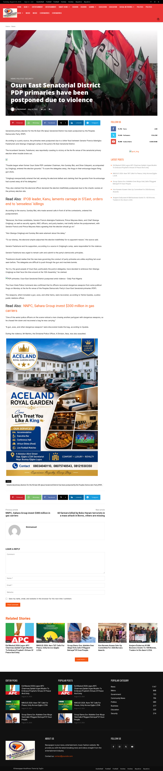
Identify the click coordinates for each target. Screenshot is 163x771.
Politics (20, 79)
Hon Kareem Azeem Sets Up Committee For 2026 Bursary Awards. (110, 647)
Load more (81, 659)
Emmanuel (21, 109)
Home (8, 26)
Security (29, 79)
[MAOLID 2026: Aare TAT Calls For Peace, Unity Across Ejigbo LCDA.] (50, 633)
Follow (154, 135)
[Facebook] (151, 2)
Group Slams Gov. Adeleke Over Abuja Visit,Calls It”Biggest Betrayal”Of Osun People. (80, 647)
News (13, 26)
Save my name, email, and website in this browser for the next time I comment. (40, 599)
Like (155, 129)
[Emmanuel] (13, 109)
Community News (42, 641)
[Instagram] (154, 2)
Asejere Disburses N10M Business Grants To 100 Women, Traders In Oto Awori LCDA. (142, 647)
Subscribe (153, 142)
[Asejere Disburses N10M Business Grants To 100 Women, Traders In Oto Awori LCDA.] (143, 633)
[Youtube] (132, 746)
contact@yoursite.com (64, 756)
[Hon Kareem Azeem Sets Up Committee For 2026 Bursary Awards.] (112, 633)
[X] (158, 2)
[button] (158, 19)
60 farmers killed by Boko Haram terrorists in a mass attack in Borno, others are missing (81, 514)
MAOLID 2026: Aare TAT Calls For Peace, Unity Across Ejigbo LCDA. (50, 647)
